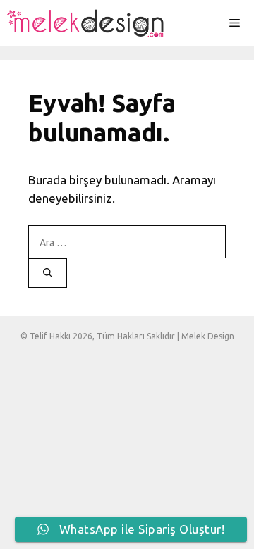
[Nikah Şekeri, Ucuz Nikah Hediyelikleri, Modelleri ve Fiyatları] (86, 23)
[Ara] (47, 273)
